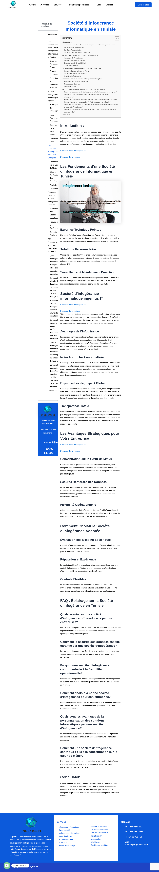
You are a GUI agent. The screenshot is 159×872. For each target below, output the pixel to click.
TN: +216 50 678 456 (134, 832)
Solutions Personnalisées (56, 72)
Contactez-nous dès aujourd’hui (73, 150)
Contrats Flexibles (53, 233)
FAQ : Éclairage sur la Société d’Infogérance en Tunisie (53, 245)
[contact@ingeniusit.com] (40, 441)
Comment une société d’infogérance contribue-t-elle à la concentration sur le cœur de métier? (55, 375)
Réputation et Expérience (54, 225)
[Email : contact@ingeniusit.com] (122, 842)
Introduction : (52, 36)
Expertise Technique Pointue (54, 64)
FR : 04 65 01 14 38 (133, 837)
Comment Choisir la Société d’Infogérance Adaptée (53, 198)
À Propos (44, 5)
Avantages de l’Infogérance (55, 108)
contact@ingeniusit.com (58, 442)
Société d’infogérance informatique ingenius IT (53, 96)
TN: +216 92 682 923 (134, 827)
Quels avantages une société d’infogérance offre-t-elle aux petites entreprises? (55, 264)
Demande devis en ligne (70, 157)
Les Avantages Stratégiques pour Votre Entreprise (53, 151)
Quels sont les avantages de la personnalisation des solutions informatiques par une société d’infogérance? (56, 351)
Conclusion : (52, 392)
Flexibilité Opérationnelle (55, 186)
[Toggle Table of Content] (116, 38)
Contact (109, 5)
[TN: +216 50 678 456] (122, 832)
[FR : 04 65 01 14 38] (122, 837)
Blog (99, 5)
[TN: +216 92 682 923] (122, 827)
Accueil (32, 5)
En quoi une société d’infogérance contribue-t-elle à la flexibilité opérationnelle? (56, 308)
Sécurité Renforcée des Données (54, 176)
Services (57, 5)
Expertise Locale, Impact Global (53, 129)
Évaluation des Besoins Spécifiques (54, 213)
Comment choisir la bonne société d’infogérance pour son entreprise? (55, 329)
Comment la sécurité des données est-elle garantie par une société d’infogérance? (55, 287)
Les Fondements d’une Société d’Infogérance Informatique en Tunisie (53, 49)
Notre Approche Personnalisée (55, 118)
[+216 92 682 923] (40, 448)
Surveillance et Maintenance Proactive (55, 82)
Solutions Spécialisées (79, 5)
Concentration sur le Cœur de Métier (55, 165)
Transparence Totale (55, 140)
